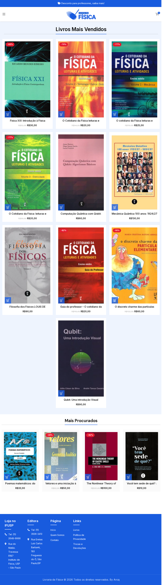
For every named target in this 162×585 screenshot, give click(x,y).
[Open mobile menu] (4, 14)
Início (53, 530)
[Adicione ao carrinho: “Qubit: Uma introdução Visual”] (61, 393)
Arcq (116, 579)
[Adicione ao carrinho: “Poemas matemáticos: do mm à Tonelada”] (7, 477)
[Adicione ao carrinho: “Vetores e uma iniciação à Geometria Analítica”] (47, 477)
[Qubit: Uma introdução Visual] (81, 358)
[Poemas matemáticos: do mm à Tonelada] (20, 456)
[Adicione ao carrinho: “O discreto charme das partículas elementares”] (115, 300)
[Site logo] (81, 13)
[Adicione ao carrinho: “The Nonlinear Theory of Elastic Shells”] (88, 477)
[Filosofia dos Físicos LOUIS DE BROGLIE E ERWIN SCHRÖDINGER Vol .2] (27, 265)
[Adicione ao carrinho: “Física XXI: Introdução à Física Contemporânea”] (8, 114)
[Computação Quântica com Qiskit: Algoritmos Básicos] (81, 172)
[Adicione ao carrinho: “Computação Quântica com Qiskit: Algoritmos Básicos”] (61, 207)
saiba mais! (98, 3)
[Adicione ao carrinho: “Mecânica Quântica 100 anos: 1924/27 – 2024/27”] (115, 207)
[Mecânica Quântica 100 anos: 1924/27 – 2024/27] (134, 172)
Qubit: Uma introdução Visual (81, 399)
